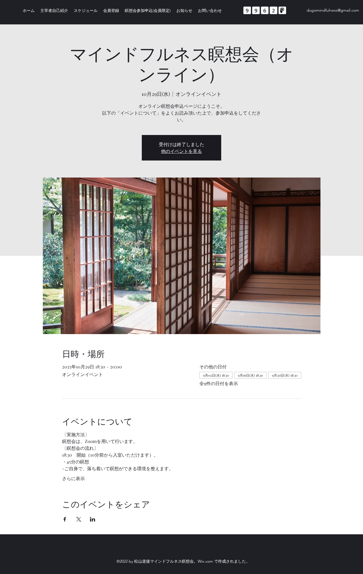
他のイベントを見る (181, 151)
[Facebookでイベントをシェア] (64, 519)
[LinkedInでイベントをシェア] (92, 519)
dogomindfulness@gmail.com (333, 10)
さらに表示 (73, 478)
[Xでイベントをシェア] (78, 519)
